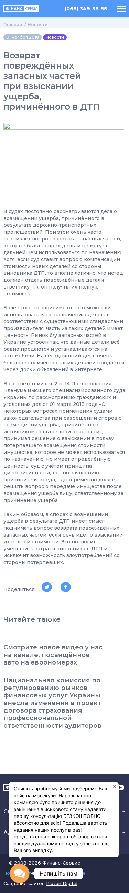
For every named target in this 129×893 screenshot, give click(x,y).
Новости (38, 24)
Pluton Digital (61, 883)
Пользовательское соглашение (44, 873)
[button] (19, 873)
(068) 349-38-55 (86, 9)
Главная (12, 24)
